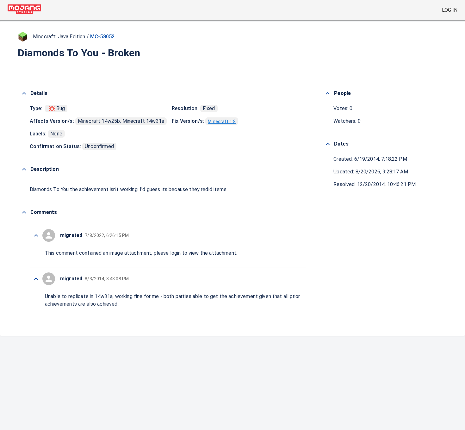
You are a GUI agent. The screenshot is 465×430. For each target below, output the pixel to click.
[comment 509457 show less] (36, 235)
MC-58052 (102, 37)
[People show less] (327, 93)
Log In (449, 10)
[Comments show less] (24, 212)
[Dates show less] (327, 144)
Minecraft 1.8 (222, 121)
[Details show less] (24, 93)
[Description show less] (24, 169)
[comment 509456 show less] (36, 278)
